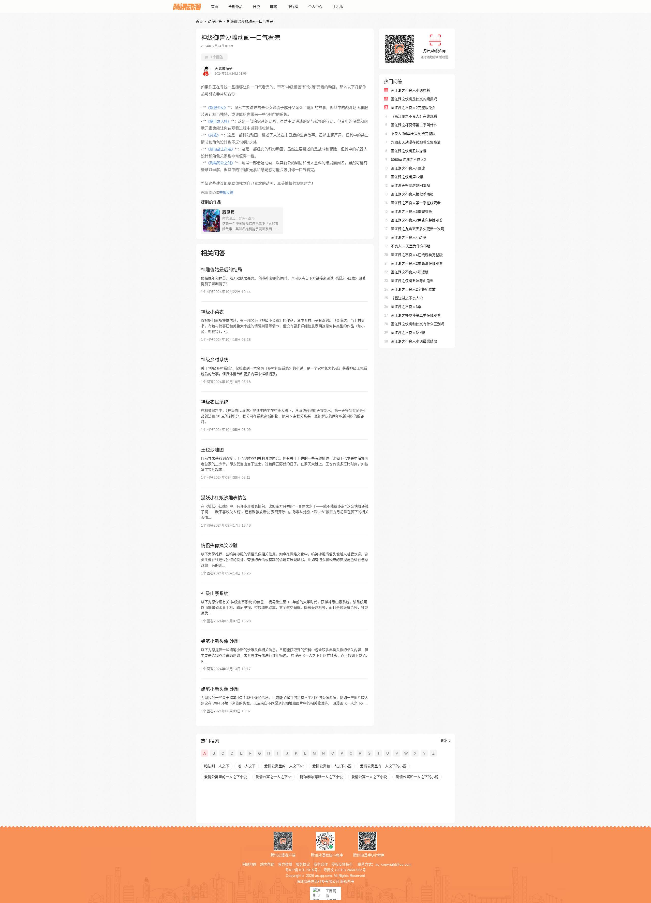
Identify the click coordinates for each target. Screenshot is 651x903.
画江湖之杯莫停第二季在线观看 (416, 315)
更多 (444, 740)
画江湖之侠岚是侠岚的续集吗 (414, 99)
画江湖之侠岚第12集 (407, 177)
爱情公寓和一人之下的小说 (417, 777)
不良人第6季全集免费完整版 (413, 134)
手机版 (338, 7)
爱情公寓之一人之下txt (273, 777)
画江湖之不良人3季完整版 (411, 211)
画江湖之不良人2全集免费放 (413, 289)
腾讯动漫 (187, 6)
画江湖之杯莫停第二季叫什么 (414, 125)
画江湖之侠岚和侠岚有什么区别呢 (417, 324)
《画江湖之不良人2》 (408, 298)
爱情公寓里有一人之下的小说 (383, 766)
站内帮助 (267, 864)
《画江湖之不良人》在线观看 (414, 116)
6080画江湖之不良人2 (408, 160)
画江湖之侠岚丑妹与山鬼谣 (412, 281)
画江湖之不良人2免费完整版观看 (417, 220)
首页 (214, 7)
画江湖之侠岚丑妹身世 (408, 151)
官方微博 (285, 864)
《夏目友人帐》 (218, 121)
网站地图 (249, 864)
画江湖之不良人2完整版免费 (413, 108)
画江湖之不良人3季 (406, 307)
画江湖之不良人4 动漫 (408, 237)
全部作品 (235, 7)
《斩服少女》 (217, 108)
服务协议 (303, 864)
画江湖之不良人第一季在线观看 (416, 203)
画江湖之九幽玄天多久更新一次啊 (417, 229)
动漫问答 (215, 21)
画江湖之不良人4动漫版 (409, 272)
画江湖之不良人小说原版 (410, 90)
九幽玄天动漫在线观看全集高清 (416, 142)
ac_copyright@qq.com (393, 864)
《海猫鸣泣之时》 (220, 163)
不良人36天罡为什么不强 (411, 246)
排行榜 (292, 7)
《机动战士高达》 (220, 149)
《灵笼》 (213, 135)
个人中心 (315, 7)
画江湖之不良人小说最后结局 (414, 341)
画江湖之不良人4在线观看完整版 (417, 255)
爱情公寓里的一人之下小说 (225, 777)
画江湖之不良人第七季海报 (412, 194)
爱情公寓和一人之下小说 (331, 766)
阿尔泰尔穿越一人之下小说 (321, 777)
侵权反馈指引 (342, 864)
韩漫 (273, 7)
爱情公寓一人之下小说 (369, 777)
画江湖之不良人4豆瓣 (408, 168)
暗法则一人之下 (216, 766)
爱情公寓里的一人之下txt (284, 766)
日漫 (256, 7)
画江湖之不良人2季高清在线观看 (417, 263)
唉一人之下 (247, 766)
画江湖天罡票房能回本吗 (410, 186)
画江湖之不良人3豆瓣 (408, 333)
